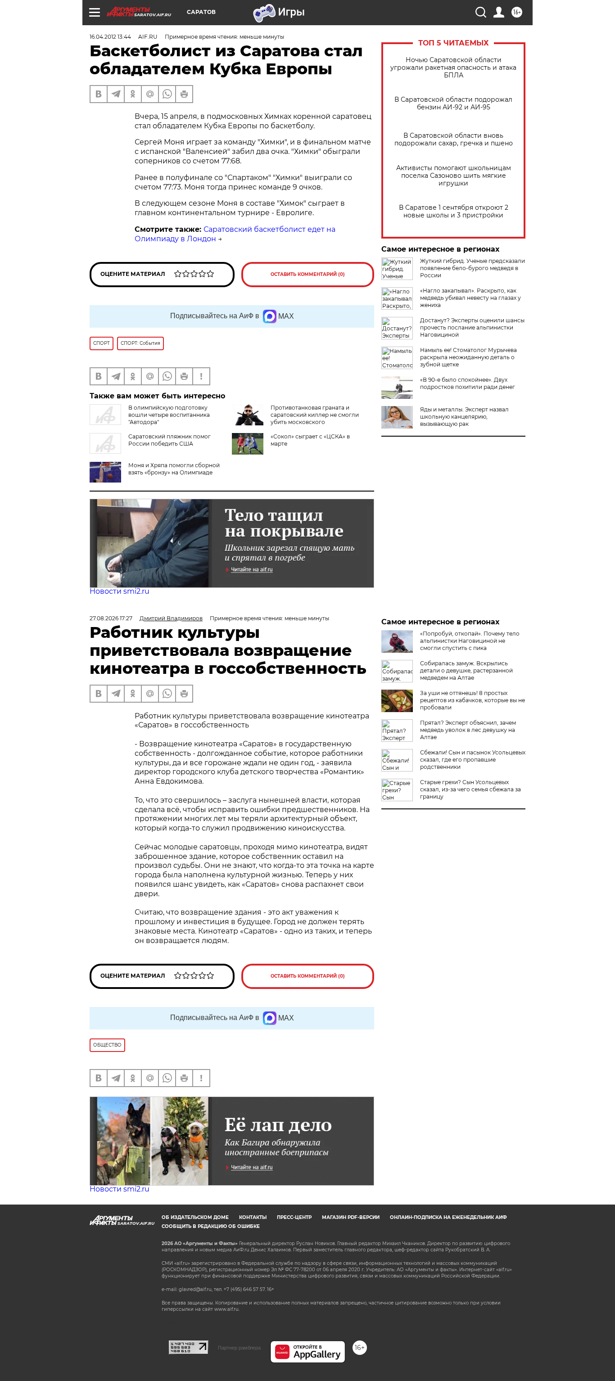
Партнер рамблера (239, 1347)
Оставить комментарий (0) (308, 274)
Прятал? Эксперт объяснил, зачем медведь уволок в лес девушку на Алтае (468, 729)
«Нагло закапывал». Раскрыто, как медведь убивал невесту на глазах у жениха (470, 297)
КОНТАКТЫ (253, 1217)
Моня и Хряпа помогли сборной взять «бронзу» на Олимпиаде (174, 469)
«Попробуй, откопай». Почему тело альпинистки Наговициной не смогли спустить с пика (470, 640)
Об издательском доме (195, 1217)
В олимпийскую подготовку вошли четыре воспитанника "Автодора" (169, 414)
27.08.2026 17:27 (111, 618)
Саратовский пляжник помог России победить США (169, 440)
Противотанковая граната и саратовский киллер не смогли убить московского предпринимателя (295, 418)
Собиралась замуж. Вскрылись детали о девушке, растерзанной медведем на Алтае (466, 670)
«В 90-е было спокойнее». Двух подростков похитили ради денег (467, 383)
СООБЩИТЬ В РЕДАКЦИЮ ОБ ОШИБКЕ (211, 1226)
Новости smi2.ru (119, 591)
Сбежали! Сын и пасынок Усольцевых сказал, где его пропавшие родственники (472, 759)
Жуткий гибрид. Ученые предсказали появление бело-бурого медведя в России (472, 268)
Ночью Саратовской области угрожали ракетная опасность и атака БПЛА (453, 67)
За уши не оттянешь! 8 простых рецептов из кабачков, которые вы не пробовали (472, 700)
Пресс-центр (294, 1217)
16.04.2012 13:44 (110, 36)
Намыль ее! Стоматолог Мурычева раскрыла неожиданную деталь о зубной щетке (468, 357)
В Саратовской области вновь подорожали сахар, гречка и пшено (453, 139)
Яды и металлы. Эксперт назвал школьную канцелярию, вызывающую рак (464, 416)
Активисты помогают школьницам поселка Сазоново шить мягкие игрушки (453, 175)
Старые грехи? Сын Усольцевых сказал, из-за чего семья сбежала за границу (470, 789)
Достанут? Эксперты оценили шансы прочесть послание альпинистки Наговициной (472, 327)
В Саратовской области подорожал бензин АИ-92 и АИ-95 (453, 103)
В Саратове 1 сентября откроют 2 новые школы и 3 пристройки (453, 211)
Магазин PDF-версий (351, 1217)
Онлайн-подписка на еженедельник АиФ (448, 1217)
